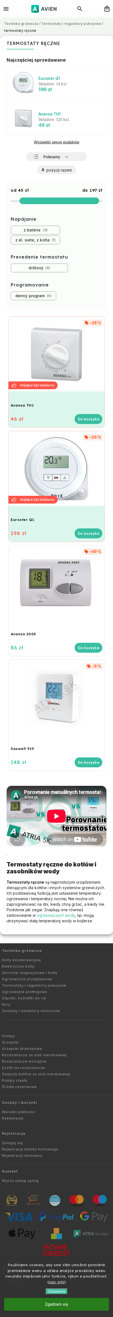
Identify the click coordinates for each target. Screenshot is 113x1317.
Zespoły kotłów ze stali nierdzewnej (36, 1074)
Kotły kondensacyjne (21, 960)
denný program (32, 295)
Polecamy (51, 157)
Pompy (8, 1036)
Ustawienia (56, 1291)
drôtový (39, 267)
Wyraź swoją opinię (20, 1181)
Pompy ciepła (14, 1080)
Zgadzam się (56, 1304)
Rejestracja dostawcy (22, 1155)
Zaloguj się (12, 1143)
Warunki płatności (18, 1112)
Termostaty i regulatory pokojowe (34, 985)
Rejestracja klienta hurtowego (30, 1149)
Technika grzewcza (22, 951)
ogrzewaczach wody (56, 915)
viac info (57, 1282)
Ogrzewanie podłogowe (24, 992)
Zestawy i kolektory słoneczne (31, 1011)
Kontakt (10, 1171)
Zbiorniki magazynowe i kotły (29, 973)
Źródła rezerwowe (19, 1087)
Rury (6, 1004)
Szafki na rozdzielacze (23, 1068)
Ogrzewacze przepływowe (27, 979)
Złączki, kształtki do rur (24, 998)
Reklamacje (13, 1118)
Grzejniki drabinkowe (22, 1049)
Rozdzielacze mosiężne (24, 1061)
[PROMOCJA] (56, 354)
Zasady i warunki (19, 1102)
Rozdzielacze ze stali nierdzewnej (34, 1055)
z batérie (35, 230)
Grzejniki (10, 1042)
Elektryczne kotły (18, 966)
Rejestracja (14, 1133)
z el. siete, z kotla (34, 240)
